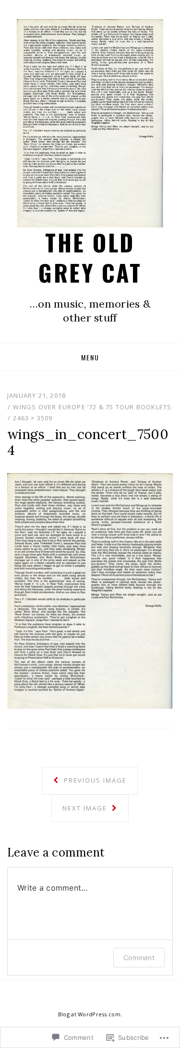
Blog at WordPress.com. (90, 1014)
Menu (90, 357)
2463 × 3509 (32, 418)
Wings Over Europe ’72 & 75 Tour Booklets (92, 407)
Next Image (85, 808)
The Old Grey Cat (90, 257)
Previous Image (94, 780)
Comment (139, 957)
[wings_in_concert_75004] (90, 590)
